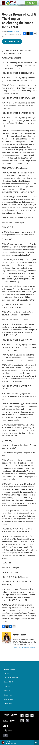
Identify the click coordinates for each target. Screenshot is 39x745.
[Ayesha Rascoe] (6, 638)
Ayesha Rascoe (13, 31)
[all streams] (36, 742)
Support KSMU (8, 682)
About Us (7, 690)
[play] (3, 742)
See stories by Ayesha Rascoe (24, 647)
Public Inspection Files (11, 677)
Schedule (7, 686)
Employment (8, 695)
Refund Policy (8, 699)
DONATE (32, 3)
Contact (6, 673)
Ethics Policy (8, 703)
